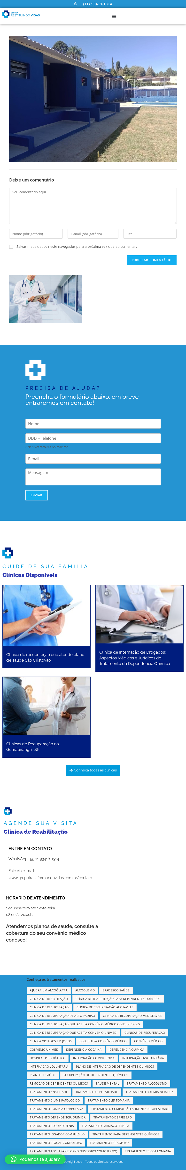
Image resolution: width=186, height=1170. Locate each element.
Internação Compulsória (94, 1058)
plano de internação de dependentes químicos (115, 1066)
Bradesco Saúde (116, 990)
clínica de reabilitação (49, 999)
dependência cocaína (84, 1050)
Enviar (37, 495)
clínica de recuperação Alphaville (105, 1007)
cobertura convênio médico (102, 1041)
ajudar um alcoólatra (49, 990)
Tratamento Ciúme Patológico (55, 1100)
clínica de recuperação (49, 1007)
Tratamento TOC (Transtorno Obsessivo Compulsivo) (73, 1151)
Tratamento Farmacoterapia (105, 1126)
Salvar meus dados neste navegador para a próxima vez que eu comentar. (76, 246)
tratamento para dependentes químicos (126, 1134)
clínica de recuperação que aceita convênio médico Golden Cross (85, 1024)
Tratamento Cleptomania (109, 1100)
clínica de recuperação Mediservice (132, 1016)
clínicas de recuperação (144, 1033)
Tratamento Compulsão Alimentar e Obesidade (130, 1109)
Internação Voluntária (49, 1066)
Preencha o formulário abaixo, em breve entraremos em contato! (82, 399)
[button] (114, 17)
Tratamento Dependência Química (58, 1117)
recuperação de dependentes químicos (95, 1075)
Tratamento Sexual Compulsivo (56, 1143)
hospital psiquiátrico (47, 1058)
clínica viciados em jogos (51, 1041)
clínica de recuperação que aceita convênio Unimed (73, 1033)
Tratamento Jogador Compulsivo (57, 1134)
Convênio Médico (148, 1041)
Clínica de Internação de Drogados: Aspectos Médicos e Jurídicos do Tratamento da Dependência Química (134, 658)
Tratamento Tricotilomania (148, 1151)
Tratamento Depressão (112, 1117)
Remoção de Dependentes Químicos (59, 1083)
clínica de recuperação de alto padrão (62, 1016)
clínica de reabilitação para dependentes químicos (118, 999)
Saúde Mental (107, 1083)
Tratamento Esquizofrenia (52, 1126)
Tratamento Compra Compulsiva (56, 1109)
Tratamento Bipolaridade (97, 1092)
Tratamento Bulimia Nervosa (149, 1092)
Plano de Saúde (43, 1075)
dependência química (127, 1050)
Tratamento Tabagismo (109, 1143)
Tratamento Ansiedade (49, 1092)
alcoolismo (85, 990)
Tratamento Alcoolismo (147, 1083)
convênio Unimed (44, 1050)
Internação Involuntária (143, 1058)
